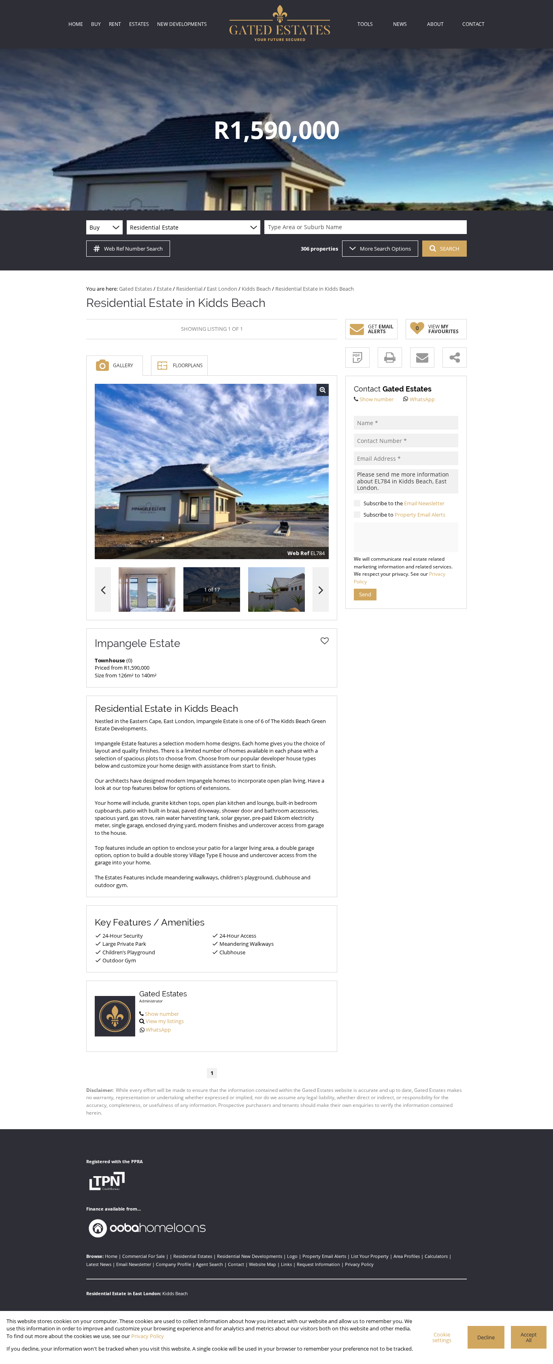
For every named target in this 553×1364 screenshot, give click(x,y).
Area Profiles (406, 1256)
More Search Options (385, 248)
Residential (189, 288)
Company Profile (173, 1264)
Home (111, 1256)
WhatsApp (158, 1029)
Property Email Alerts (420, 514)
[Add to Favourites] (325, 641)
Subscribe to (404, 514)
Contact (236, 1264)
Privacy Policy (359, 1264)
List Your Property (370, 1256)
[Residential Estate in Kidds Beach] (212, 472)
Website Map (262, 1264)
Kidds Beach (256, 288)
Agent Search (209, 1264)
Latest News (98, 1264)
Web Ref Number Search (133, 248)
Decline (486, 1337)
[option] (276, 589)
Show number (162, 1013)
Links (286, 1264)
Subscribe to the (404, 502)
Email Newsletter (424, 502)
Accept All (529, 1337)
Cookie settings (441, 1337)
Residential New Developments (249, 1256)
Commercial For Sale (143, 1256)
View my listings (165, 1021)
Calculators (436, 1256)
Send (365, 594)
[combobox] (366, 227)
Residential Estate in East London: (123, 1293)
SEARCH (449, 248)
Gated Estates (135, 288)
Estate (164, 288)
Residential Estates (192, 1256)
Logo (292, 1256)
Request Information (318, 1264)
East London (222, 288)
